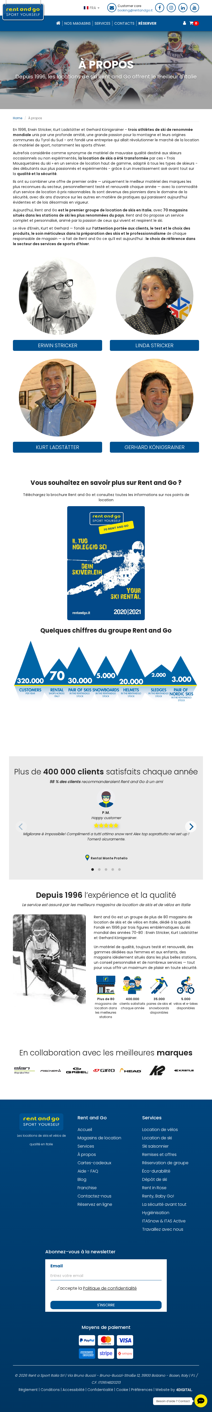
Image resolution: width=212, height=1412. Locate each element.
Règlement (28, 1389)
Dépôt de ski (154, 1179)
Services (102, 23)
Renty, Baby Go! (158, 1196)
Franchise (87, 1188)
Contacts (124, 23)
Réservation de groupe (165, 1163)
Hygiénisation (155, 1213)
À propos (87, 1154)
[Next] (190, 826)
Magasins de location (99, 1138)
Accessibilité (74, 1389)
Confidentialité (100, 1389)
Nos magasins (77, 23)
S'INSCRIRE (106, 1305)
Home (17, 118)
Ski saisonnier (155, 1146)
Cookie (122, 1389)
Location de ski (157, 1138)
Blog (82, 1179)
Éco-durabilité (156, 1171)
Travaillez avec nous (162, 1229)
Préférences (142, 1389)
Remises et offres (159, 1154)
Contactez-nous (94, 1196)
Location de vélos (160, 1130)
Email (56, 1266)
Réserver (147, 23)
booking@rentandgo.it (135, 10)
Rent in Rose (154, 1188)
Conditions (50, 1389)
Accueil (85, 1130)
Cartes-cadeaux (94, 1163)
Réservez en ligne (95, 1204)
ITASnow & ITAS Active (164, 1221)
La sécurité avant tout (164, 1204)
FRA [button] (93, 7)
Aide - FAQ (88, 1171)
